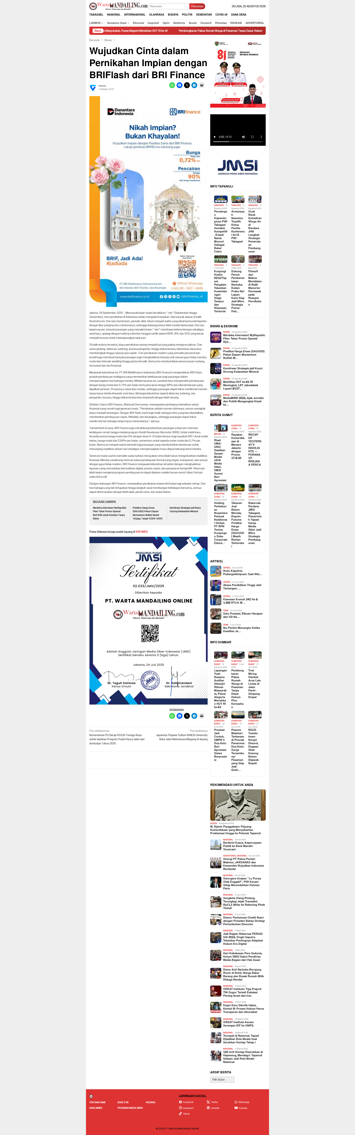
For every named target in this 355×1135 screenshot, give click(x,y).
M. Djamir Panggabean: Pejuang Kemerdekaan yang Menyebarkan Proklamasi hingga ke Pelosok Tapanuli (235, 830)
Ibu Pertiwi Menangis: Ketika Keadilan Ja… (241, 629)
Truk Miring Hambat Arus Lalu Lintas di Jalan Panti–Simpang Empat (254, 684)
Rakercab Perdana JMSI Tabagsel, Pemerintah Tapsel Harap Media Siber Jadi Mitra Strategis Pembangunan (254, 523)
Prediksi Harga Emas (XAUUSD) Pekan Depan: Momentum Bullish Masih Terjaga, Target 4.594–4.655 (148, 513)
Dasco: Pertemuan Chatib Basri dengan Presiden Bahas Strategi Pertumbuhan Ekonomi (244, 921)
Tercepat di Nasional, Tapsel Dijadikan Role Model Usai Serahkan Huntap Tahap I (241, 1039)
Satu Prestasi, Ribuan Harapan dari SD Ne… (243, 615)
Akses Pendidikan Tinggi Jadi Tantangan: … (242, 587)
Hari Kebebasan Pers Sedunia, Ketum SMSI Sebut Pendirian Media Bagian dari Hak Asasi (242, 957)
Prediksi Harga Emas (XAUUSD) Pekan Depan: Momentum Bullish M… (244, 355)
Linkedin (215, 1108)
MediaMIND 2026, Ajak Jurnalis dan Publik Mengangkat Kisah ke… (243, 402)
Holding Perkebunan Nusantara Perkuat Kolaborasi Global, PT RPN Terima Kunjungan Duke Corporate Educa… (220, 523)
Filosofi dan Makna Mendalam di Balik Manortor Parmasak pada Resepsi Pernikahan (255, 288)
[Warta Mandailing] (118, 6)
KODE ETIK (123, 1102)
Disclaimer (95, 1108)
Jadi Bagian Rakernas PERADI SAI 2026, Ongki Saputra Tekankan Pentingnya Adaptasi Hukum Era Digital (243, 939)
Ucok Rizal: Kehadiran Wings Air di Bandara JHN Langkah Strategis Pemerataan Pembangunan (255, 231)
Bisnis (226, 332)
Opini (225, 610)
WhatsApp (244, 1102)
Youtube (243, 1108)
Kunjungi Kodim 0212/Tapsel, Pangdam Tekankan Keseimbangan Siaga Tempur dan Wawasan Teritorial (220, 291)
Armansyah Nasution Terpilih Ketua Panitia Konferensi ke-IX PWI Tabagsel (238, 226)
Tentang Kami (97, 1102)
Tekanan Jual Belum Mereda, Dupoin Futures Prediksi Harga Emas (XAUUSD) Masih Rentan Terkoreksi (237, 525)
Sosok (213, 823)
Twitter (214, 1102)
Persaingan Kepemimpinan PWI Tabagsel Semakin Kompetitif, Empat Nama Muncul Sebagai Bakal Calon (220, 231)
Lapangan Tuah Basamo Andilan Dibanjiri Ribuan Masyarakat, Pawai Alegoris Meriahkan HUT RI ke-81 (220, 689)
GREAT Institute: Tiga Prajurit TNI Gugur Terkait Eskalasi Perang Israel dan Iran (242, 993)
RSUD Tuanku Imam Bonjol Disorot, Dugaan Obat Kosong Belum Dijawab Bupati (253, 746)
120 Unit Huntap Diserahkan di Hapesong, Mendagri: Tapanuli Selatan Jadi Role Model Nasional (243, 1057)
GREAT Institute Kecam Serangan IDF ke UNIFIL (238, 1024)
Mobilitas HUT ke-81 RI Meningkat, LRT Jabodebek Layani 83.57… (240, 385)
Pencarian (197, 6)
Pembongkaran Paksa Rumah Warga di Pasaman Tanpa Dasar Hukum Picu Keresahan (167, 30)
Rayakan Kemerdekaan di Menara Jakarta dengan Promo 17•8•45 (237, 446)
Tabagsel (219, 205)
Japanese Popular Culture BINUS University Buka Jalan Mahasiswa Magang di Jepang (182, 735)
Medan (217, 434)
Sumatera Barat (219, 663)
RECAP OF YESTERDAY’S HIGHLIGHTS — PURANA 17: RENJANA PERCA (254, 450)
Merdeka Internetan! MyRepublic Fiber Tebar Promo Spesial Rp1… (244, 339)
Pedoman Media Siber (130, 1108)
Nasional (228, 839)
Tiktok (186, 1114)
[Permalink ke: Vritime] (93, 88)
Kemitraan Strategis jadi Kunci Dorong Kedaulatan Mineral (185, 509)
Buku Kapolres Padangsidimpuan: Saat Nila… (242, 572)
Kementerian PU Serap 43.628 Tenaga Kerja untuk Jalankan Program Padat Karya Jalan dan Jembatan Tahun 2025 (117, 737)
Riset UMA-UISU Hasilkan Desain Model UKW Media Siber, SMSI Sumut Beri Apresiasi (220, 460)
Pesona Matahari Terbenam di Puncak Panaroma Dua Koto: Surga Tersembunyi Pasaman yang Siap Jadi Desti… (237, 750)
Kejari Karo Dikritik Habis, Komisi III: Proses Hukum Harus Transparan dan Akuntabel (243, 1009)
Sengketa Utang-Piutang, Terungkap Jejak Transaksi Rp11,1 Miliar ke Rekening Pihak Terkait (244, 903)
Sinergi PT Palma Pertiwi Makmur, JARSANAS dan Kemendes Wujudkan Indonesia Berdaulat (243, 864)
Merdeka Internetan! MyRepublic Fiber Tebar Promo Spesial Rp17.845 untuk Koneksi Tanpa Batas (109, 513)
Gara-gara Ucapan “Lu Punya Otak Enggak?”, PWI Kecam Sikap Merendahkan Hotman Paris (242, 883)
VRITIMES (142, 532)
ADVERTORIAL (229, 855)
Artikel (227, 567)
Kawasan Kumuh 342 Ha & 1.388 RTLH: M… (240, 601)
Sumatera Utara (236, 427)
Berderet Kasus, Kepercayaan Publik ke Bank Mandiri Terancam (242, 846)
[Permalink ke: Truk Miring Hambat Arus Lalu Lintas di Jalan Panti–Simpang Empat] (255, 655)
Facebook (188, 1102)
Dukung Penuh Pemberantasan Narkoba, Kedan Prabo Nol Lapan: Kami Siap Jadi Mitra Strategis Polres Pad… (237, 291)
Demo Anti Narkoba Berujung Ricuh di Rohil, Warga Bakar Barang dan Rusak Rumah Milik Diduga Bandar (243, 974)
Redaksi (150, 1102)
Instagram (188, 1108)
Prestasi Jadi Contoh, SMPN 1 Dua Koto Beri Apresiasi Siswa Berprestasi (220, 745)
